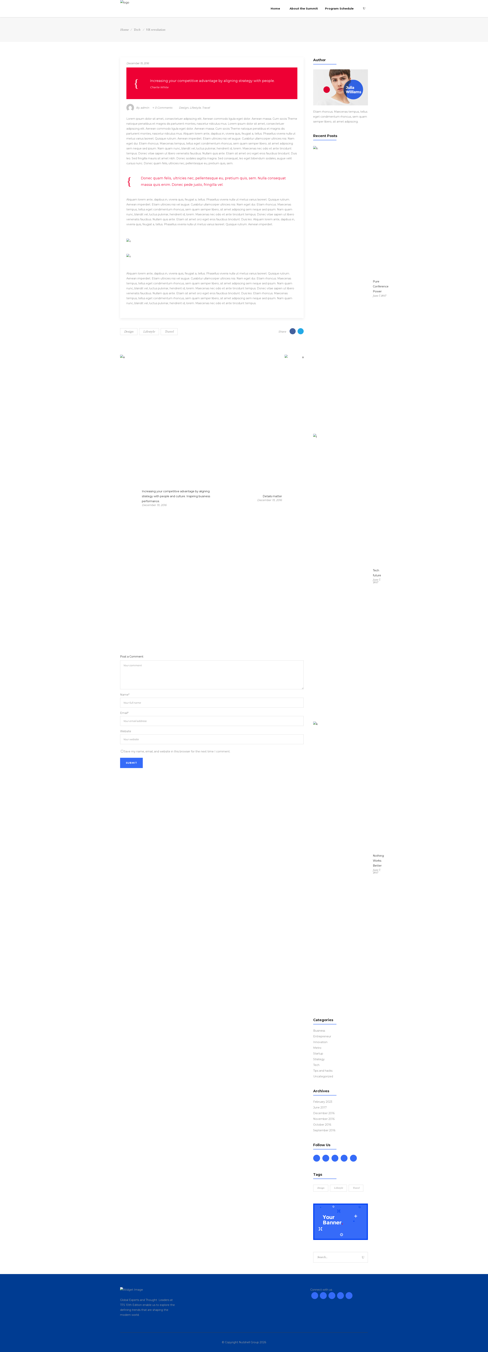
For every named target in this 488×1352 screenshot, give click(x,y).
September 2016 (324, 1130)
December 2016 (324, 1113)
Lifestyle (195, 107)
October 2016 (322, 1124)
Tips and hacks (322, 1070)
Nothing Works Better (378, 860)
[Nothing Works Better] (341, 864)
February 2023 (322, 1101)
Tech (136, 29)
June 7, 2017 (379, 295)
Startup (318, 1053)
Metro (317, 1048)
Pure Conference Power (380, 286)
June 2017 (320, 1107)
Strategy (319, 1059)
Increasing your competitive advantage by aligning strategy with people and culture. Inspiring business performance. (176, 496)
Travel (206, 107)
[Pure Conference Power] (341, 289)
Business (319, 1030)
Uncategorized (323, 1076)
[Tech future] (341, 577)
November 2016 (324, 1119)
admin (144, 107)
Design (183, 107)
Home (124, 29)
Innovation (320, 1042)
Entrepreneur (322, 1036)
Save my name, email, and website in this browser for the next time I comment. (177, 751)
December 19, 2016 (137, 63)
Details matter (272, 496)
